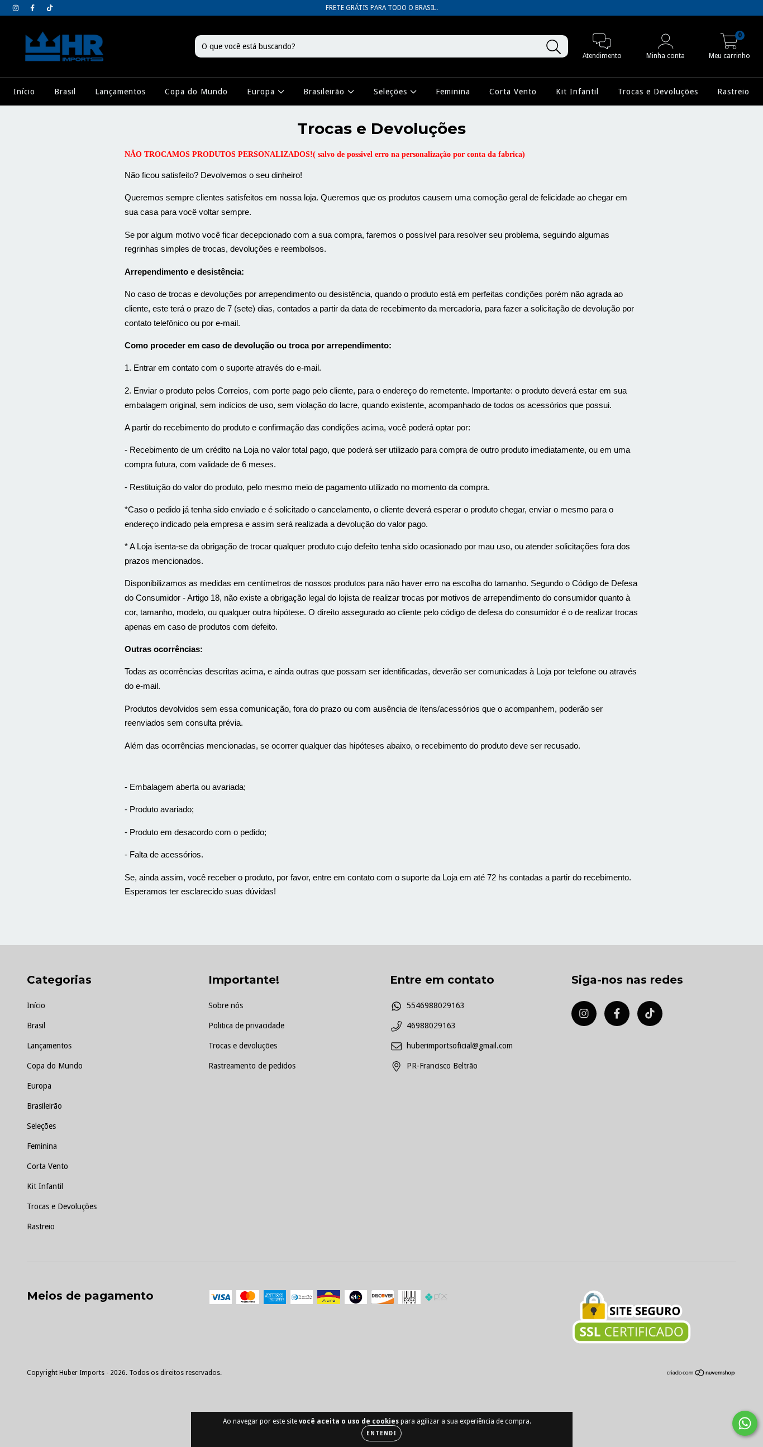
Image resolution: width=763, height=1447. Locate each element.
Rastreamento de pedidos (251, 1065)
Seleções (392, 91)
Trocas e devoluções (242, 1045)
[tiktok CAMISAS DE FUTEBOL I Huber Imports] (49, 7)
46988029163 (431, 1025)
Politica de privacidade (246, 1025)
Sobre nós (225, 1005)
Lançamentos (120, 91)
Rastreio (733, 91)
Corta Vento (513, 91)
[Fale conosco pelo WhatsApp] (744, 1423)
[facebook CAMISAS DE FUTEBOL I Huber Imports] (33, 7)
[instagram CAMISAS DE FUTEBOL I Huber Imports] (16, 7)
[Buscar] (554, 47)
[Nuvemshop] (701, 1374)
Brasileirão (325, 91)
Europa (262, 91)
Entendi (381, 1433)
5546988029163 (436, 1005)
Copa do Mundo (196, 91)
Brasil (65, 91)
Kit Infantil (577, 91)
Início (24, 91)
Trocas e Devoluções (658, 91)
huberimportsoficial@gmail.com (460, 1045)
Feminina (453, 91)
